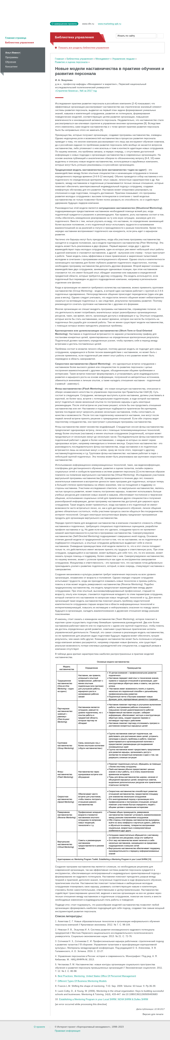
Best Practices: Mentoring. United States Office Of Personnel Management (97, 976)
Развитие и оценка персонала (71, 62)
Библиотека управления (19, 42)
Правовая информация (67, 1030)
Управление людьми (123, 58)
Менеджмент (102, 58)
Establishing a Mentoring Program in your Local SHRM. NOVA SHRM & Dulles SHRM (103, 999)
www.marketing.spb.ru (109, 23)
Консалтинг (11, 66)
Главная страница (15, 37)
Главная (59, 58)
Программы (11, 57)
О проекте (39, 1026)
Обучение (10, 62)
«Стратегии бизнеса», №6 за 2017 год (76, 90)
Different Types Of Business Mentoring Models (82, 981)
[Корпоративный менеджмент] (24, 26)
